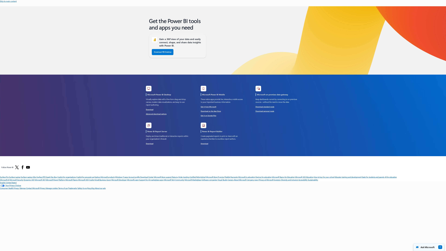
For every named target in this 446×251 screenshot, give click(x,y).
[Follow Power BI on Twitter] (17, 167)
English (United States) (8, 182)
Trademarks (72, 188)
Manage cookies (52, 188)
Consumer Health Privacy (9, 188)
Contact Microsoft (32, 188)
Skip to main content (8, 1)
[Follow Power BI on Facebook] (22, 167)
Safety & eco (82, 188)
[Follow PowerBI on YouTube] (28, 167)
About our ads (100, 188)
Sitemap (23, 188)
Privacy (43, 188)
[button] (428, 247)
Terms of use (63, 188)
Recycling (91, 188)
